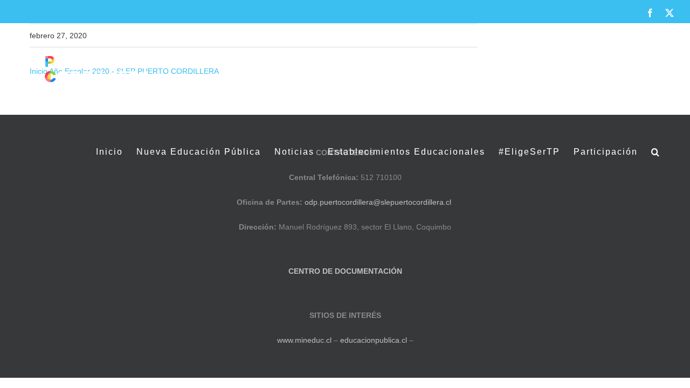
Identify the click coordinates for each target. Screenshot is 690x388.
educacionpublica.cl (373, 340)
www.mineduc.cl (304, 340)
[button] (655, 152)
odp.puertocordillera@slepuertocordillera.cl (378, 202)
